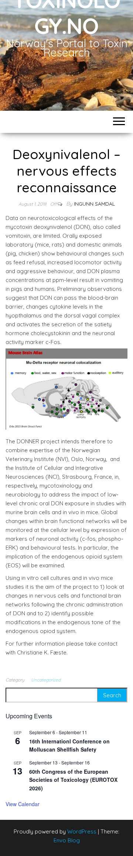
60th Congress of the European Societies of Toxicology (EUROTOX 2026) (73, 780)
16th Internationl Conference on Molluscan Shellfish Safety (69, 745)
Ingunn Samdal (94, 203)
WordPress (81, 831)
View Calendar (23, 804)
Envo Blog (67, 840)
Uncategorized (46, 680)
